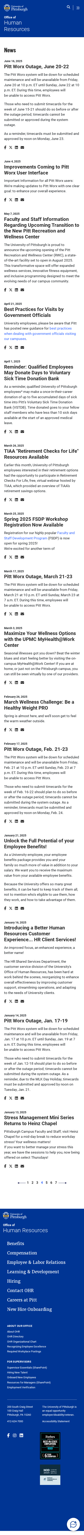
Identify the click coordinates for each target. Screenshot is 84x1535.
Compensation (22, 1253)
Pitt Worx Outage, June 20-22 (36, 66)
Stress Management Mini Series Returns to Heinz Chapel (39, 1120)
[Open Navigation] (78, 8)
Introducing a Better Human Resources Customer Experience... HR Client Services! (40, 933)
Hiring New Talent (17, 1372)
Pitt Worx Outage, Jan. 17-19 (36, 1020)
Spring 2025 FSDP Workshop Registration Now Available (36, 522)
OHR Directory (15, 1336)
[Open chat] (73, 1524)
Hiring (14, 1281)
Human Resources (17, 24)
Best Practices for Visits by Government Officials (34, 312)
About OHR (13, 1331)
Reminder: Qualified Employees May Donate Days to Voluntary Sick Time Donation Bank (38, 372)
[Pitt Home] (23, 10)
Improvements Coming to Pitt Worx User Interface (36, 169)
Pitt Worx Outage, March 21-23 (38, 576)
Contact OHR (20, 1290)
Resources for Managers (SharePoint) (29, 1382)
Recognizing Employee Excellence (26, 1346)
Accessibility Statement (56, 1421)
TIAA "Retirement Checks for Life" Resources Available (41, 454)
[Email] (22, 147)
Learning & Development (33, 1272)
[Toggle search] (69, 8)
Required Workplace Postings (24, 1351)
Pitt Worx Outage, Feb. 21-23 (36, 749)
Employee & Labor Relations (36, 1262)
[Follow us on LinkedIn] (21, 1435)
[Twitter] (10, 147)
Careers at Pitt (22, 1300)
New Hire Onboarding (29, 1309)
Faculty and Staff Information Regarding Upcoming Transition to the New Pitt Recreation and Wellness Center (41, 228)
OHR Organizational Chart (21, 1341)
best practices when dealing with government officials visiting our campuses (40, 333)
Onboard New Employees (21, 1377)
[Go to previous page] (21, 1182)
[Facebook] (5, 147)
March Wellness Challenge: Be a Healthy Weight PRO (39, 705)
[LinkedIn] (16, 147)
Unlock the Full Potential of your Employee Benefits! (39, 843)
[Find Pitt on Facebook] (8, 1435)
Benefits (15, 1243)
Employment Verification (21, 1387)
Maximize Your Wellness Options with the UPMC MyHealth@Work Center (40, 639)
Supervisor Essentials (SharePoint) (27, 1367)
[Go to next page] (62, 1182)
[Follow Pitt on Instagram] (15, 1435)
